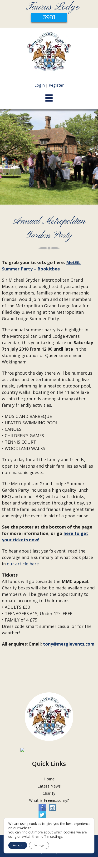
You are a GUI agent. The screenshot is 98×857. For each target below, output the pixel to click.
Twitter (42, 814)
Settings (39, 845)
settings (56, 836)
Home (49, 779)
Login (39, 85)
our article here (23, 564)
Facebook (42, 807)
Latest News (49, 786)
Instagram (52, 807)
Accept (17, 845)
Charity (49, 793)
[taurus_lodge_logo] (49, 53)
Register (56, 85)
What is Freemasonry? (49, 800)
